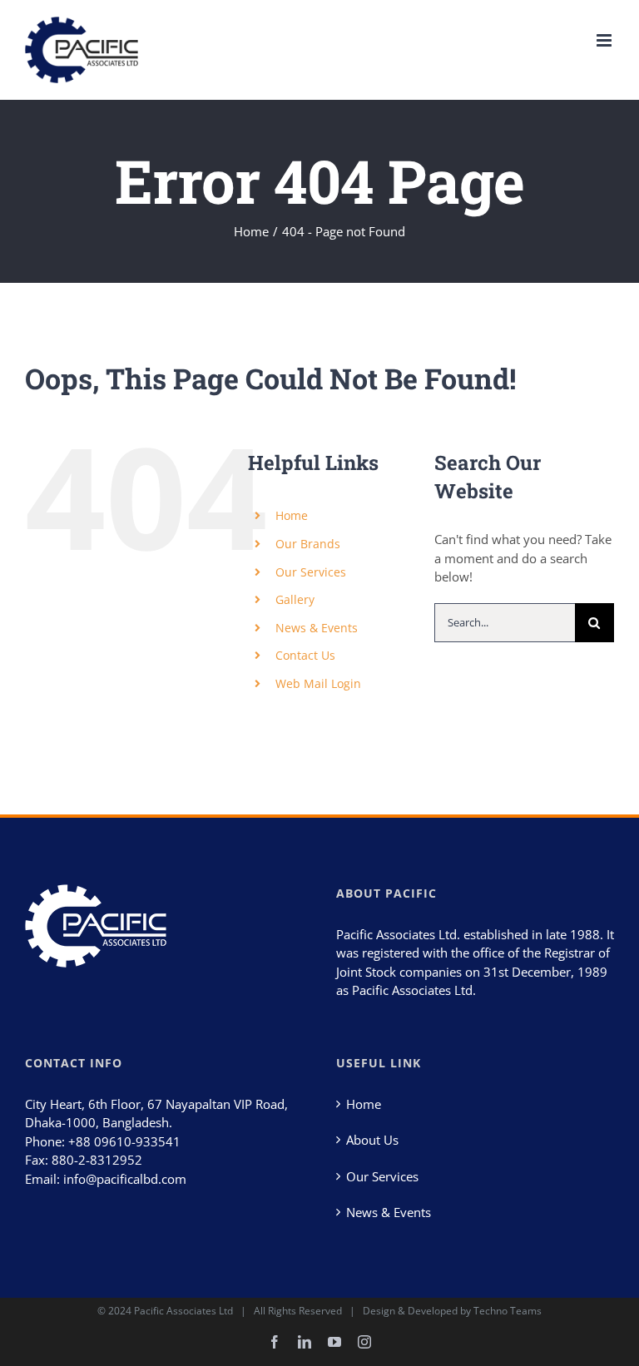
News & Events (316, 628)
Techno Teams (507, 1311)
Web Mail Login (318, 683)
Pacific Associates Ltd (183, 1311)
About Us (372, 1139)
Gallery (295, 599)
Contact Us (305, 655)
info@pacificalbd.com (124, 1179)
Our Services (310, 572)
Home (291, 515)
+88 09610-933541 (124, 1141)
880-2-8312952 (97, 1159)
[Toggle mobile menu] (605, 40)
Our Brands (307, 544)
